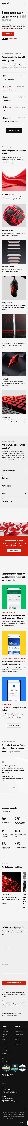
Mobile (3, 612)
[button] (10, 788)
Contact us (4, 1042)
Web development (19, 1031)
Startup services (18, 1036)
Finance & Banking (22, 658)
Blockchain (4, 658)
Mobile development (19, 1034)
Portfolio (4, 1036)
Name (3, 939)
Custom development (19, 1029)
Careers (3, 1039)
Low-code (17, 1039)
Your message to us (6, 964)
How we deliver (5, 1031)
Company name (5, 948)
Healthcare (13, 612)
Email (3, 956)
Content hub (4, 1034)
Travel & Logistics (6, 1061)
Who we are (4, 1029)
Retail (3, 1058)
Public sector (4, 1056)
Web (7, 612)
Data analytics (18, 1044)
